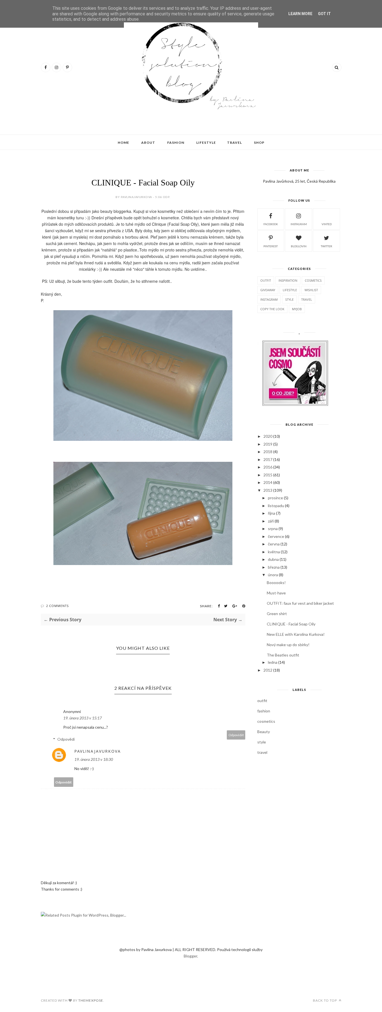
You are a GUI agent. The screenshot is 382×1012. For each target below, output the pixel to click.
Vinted (327, 224)
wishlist (311, 290)
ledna (272, 662)
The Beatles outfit (283, 655)
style (289, 299)
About (148, 142)
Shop (259, 142)
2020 (267, 436)
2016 (267, 467)
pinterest (270, 246)
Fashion (175, 142)
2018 (267, 451)
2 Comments (57, 606)
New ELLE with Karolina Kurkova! (296, 634)
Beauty (263, 731)
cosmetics (313, 280)
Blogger (190, 956)
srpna (273, 528)
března (274, 567)
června (274, 544)
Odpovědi (66, 739)
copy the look (272, 309)
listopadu (276, 505)
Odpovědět (236, 735)
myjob (297, 309)
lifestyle (290, 290)
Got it (324, 13)
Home (123, 142)
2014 (267, 482)
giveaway (267, 290)
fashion (263, 711)
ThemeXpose (90, 1000)
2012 (267, 670)
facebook (270, 224)
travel (306, 299)
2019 (267, 444)
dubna (273, 559)
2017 (267, 459)
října (271, 513)
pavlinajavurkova (97, 751)
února (273, 574)
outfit (265, 280)
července (276, 536)
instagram (299, 224)
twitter (326, 246)
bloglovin (298, 246)
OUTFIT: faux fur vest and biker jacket (300, 603)
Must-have (276, 592)
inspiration (288, 280)
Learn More (300, 13)
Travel (234, 142)
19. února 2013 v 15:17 (82, 718)
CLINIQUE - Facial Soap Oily (291, 624)
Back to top (325, 1000)
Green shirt (277, 613)
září (271, 521)
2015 (267, 474)
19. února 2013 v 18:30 (93, 759)
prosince (275, 497)
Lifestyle (206, 142)
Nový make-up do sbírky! (288, 644)
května (274, 551)
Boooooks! (276, 582)
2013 (267, 490)
